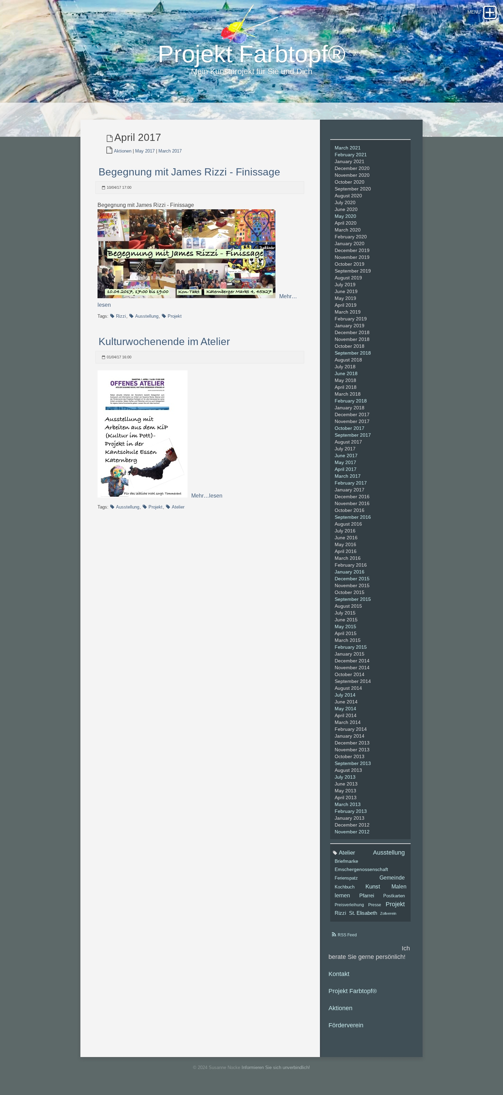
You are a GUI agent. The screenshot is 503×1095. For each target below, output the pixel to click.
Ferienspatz (346, 878)
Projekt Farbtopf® (352, 991)
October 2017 (349, 428)
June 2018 (346, 373)
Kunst (372, 886)
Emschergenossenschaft (361, 869)
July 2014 (345, 695)
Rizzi (121, 316)
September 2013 (353, 763)
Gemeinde (392, 877)
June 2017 (346, 455)
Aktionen (122, 151)
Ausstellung (146, 316)
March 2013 (348, 804)
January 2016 (349, 572)
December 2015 (352, 578)
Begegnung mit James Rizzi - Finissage (189, 171)
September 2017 (353, 435)
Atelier (178, 507)
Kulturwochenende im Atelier (164, 341)
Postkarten (394, 896)
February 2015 (351, 647)
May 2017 (145, 151)
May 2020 (345, 216)
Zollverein (388, 913)
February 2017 (351, 483)
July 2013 (345, 777)
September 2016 (353, 517)
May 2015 (345, 626)
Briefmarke (346, 861)
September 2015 (353, 599)
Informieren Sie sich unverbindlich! (276, 1067)
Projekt (175, 316)
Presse (374, 904)
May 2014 (345, 708)
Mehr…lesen (206, 496)
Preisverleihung (349, 904)
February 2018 (351, 401)
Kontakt (338, 974)
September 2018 (353, 353)
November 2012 (352, 831)
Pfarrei (366, 895)
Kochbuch (344, 887)
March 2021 (348, 147)
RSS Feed (347, 935)
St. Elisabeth (363, 913)
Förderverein (345, 1025)
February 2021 (351, 154)
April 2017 (346, 469)
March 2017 (170, 151)
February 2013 (351, 811)
